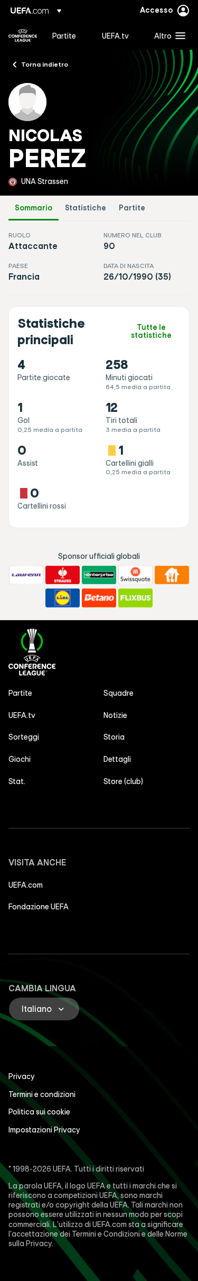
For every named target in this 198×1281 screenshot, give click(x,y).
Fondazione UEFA (38, 906)
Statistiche (85, 208)
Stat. (16, 781)
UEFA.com (25, 885)
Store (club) (123, 781)
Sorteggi (23, 737)
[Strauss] (62, 575)
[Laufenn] (26, 575)
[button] (167, 35)
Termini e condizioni (42, 1094)
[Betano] (99, 597)
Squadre (118, 693)
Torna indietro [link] (44, 64)
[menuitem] (68, 35)
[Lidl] (62, 597)
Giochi (19, 759)
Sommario (33, 208)
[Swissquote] (135, 575)
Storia (114, 737)
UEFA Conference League (22, 35)
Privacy (21, 1076)
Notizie (115, 715)
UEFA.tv (21, 715)
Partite (132, 208)
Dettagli (117, 759)
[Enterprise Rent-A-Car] (99, 575)
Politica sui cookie (39, 1112)
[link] (64, 35)
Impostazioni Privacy (44, 1130)
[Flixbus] (135, 597)
